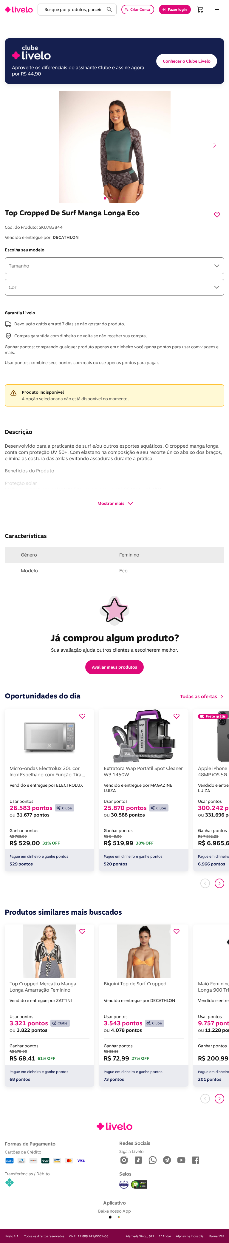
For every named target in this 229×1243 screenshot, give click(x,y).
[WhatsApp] (152, 1160)
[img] (139, 1184)
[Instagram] (124, 1160)
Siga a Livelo (131, 1151)
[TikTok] (138, 1160)
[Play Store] (118, 1217)
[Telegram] (167, 1160)
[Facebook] (195, 1160)
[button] (72, 9)
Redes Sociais (134, 1143)
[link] (19, 10)
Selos (125, 1174)
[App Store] (110, 1217)
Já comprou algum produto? (114, 638)
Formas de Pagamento (30, 1144)
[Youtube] (181, 1160)
